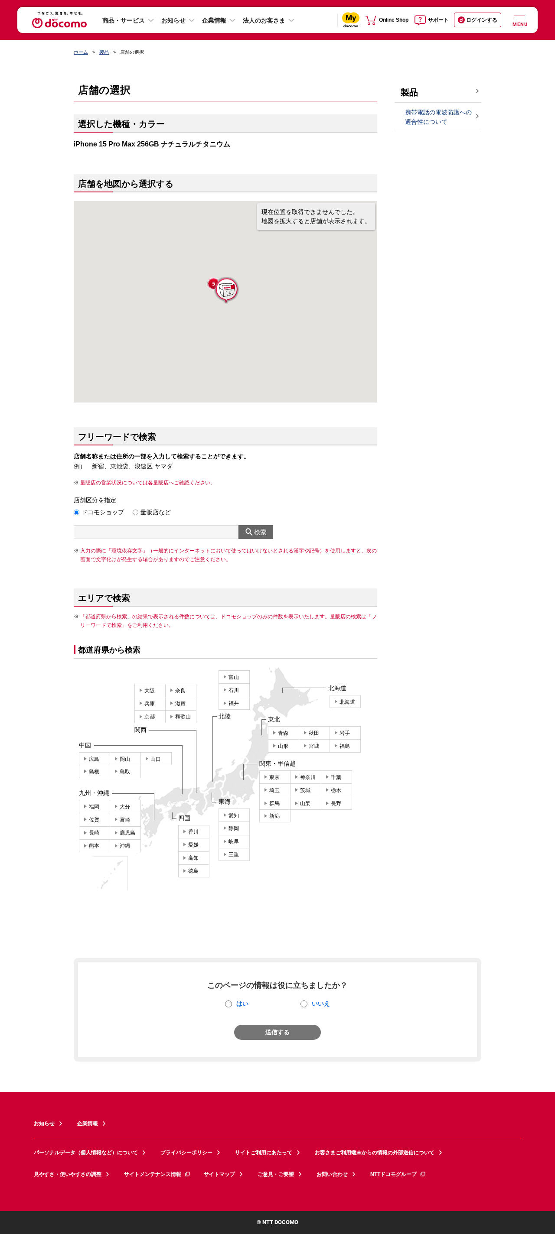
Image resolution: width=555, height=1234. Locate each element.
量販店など (155, 512)
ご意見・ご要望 (276, 1174)
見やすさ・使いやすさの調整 (67, 1174)
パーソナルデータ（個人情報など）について (86, 1153)
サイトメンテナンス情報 (152, 1174)
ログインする (481, 20)
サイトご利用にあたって (263, 1153)
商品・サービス (123, 20)
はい (242, 1003)
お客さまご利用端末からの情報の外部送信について (374, 1153)
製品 (104, 52)
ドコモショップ (103, 512)
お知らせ (173, 20)
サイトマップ (219, 1174)
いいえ (321, 1003)
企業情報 (214, 20)
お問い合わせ (332, 1174)
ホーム (81, 52)
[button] (226, 291)
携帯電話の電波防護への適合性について (438, 117)
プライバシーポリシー (186, 1153)
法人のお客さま (264, 20)
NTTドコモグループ (393, 1174)
